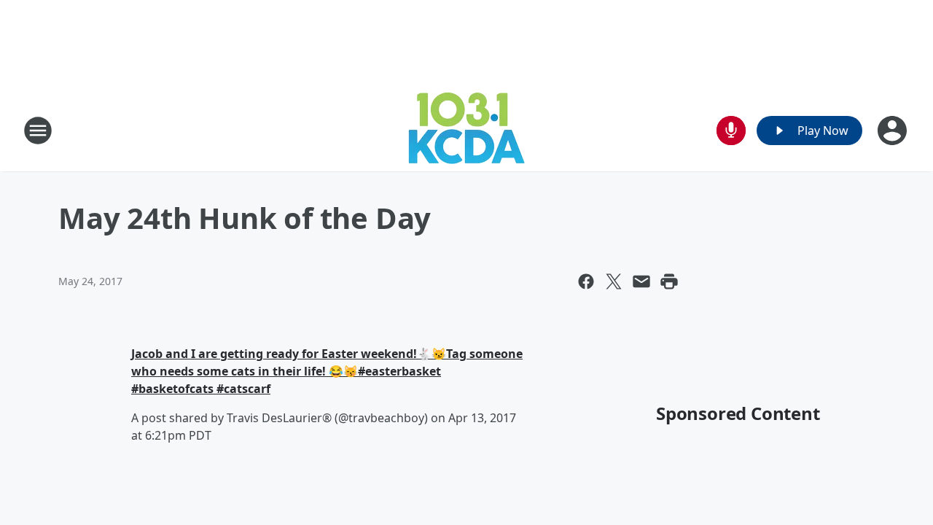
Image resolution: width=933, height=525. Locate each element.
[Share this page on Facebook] (586, 281)
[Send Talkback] (731, 130)
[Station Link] (466, 130)
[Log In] (894, 130)
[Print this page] (669, 281)
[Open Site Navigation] (37, 130)
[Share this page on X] (614, 281)
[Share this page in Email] (641, 281)
